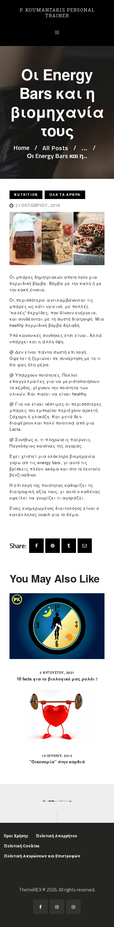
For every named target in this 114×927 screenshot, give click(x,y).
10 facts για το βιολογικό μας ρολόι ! (57, 678)
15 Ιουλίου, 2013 (57, 756)
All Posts (55, 148)
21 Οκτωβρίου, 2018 (37, 205)
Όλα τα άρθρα (65, 194)
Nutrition (26, 194)
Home (21, 148)
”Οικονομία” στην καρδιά (57, 761)
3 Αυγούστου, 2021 (57, 672)
